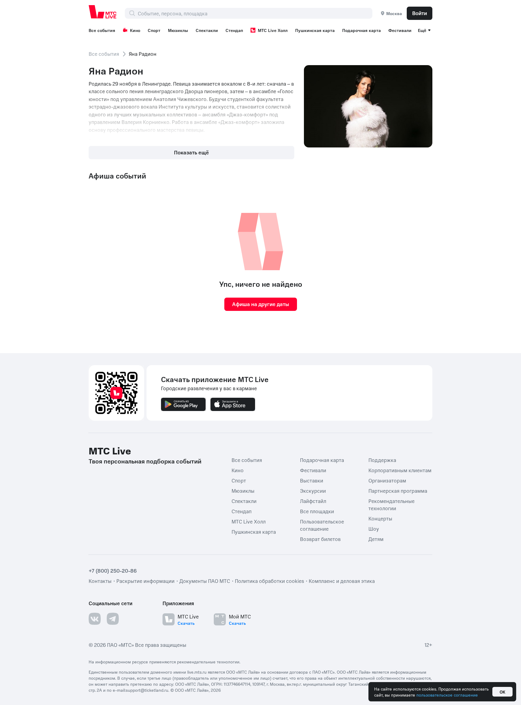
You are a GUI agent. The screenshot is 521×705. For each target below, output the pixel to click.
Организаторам (387, 480)
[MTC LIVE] (103, 11)
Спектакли (207, 30)
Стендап (234, 30)
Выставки (311, 480)
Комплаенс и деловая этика (342, 580)
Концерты (380, 518)
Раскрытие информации (145, 580)
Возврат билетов (320, 538)
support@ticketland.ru (147, 690)
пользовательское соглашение (447, 695)
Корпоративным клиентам (399, 470)
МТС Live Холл (273, 30)
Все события (102, 30)
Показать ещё (191, 152)
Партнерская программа (397, 490)
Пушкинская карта (315, 30)
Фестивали (400, 30)
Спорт (154, 30)
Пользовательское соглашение (322, 525)
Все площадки (317, 511)
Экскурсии (313, 490)
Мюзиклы (178, 30)
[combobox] (254, 13)
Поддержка (382, 459)
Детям (376, 538)
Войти (419, 13)
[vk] (95, 619)
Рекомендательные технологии (391, 504)
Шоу (373, 528)
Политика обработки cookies (269, 580)
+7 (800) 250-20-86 (113, 570)
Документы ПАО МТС (204, 580)
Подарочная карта (361, 30)
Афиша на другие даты (260, 304)
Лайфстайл (313, 500)
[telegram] (113, 619)
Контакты (100, 580)
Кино (135, 30)
